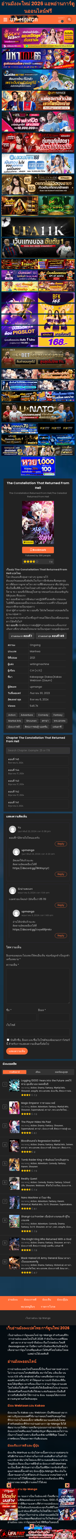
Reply (61, 844)
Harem (24, 1166)
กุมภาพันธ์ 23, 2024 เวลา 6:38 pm (34, 831)
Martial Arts (14, 720)
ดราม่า (45, 720)
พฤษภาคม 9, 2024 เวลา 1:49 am (37, 915)
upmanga (28, 850)
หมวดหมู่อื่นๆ (28, 1306)
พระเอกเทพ (59, 720)
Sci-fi (46, 1204)
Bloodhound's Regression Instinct (40, 1141)
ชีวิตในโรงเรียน (53, 1185)
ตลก (55, 1227)
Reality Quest (29, 1178)
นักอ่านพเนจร (25, 889)
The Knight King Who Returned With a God (46, 1239)
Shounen (31, 720)
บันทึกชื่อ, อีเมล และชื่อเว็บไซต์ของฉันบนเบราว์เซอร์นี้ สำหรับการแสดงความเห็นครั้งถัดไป (38, 1042)
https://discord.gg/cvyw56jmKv (32, 929)
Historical (26, 1204)
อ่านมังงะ (13, 1299)
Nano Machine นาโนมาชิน (36, 1197)
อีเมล (42, 1010)
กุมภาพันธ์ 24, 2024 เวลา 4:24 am (38, 853)
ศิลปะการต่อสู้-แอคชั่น (36, 726)
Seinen (69, 1144)
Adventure (27, 715)
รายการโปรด (48, 1306)
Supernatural (37, 1110)
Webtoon (40, 1185)
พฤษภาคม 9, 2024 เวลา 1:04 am (33, 892)
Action (12, 715)
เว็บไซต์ (10, 1025)
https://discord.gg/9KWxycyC (31, 868)
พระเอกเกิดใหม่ (59, 1110)
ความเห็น (12, 965)
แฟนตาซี (57, 726)
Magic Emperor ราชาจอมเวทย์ (38, 1103)
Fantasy (58, 715)
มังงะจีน (54, 1091)
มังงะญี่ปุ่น (62, 1299)
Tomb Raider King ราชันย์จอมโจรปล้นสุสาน (45, 1159)
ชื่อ (8, 1010)
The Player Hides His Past (36, 1122)
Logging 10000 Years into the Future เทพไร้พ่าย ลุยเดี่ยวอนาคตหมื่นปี (46, 1082)
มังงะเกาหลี (14, 726)
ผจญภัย (34, 1091)
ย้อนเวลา (56, 1147)
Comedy (43, 715)
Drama (41, 1088)
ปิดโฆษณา (40, 1526)
